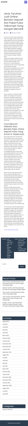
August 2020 (6, 388)
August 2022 (6, 321)
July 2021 (5, 357)
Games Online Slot (7, 409)
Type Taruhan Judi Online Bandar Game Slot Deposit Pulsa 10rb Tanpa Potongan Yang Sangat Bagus (13, 283)
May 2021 (5, 363)
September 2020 (7, 385)
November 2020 (7, 380)
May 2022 (5, 330)
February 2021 (6, 371)
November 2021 (7, 346)
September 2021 (7, 352)
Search (4, 264)
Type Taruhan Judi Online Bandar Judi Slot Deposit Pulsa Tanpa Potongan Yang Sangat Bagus (14, 298)
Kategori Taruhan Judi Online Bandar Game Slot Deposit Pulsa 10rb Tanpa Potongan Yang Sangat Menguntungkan (13, 304)
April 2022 (5, 332)
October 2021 (6, 349)
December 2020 (7, 377)
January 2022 (6, 341)
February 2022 (6, 338)
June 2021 (5, 360)
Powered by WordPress (14, 423)
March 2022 (6, 335)
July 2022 (5, 324)
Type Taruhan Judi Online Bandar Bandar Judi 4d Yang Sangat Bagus (13, 293)
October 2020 (6, 383)
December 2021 (7, 344)
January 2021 (6, 374)
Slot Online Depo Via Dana (11, 229)
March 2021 (5, 369)
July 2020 (5, 391)
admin (7, 33)
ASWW (4, 1)
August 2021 (6, 355)
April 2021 (5, 366)
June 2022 (5, 327)
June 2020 (5, 394)
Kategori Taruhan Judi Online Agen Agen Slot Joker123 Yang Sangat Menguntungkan (14, 288)
